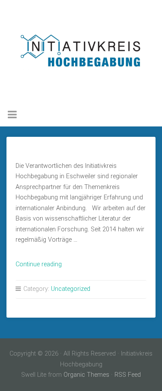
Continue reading (39, 264)
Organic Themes (86, 374)
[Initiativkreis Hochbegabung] (81, 52)
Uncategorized (70, 289)
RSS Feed (127, 374)
